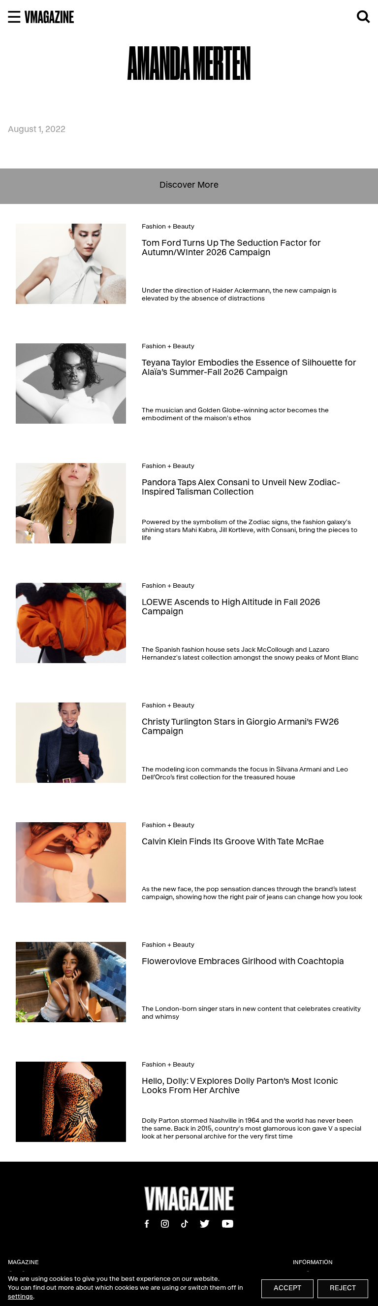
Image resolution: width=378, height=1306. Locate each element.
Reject (343, 1288)
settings (20, 1297)
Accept (287, 1288)
